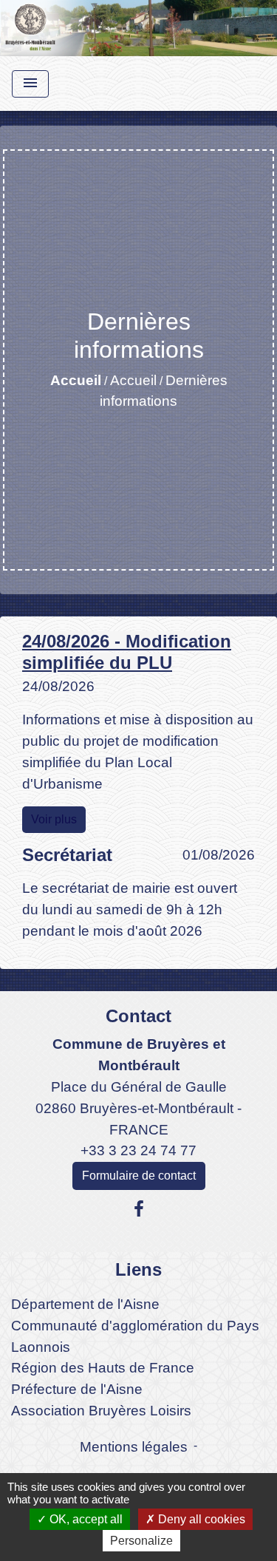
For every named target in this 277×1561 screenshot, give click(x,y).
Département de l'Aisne (85, 1304)
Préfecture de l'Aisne (77, 1389)
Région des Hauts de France (102, 1367)
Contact (138, 1016)
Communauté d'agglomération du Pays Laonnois (135, 1336)
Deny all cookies (200, 1519)
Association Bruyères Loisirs (101, 1410)
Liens (138, 1269)
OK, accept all (85, 1519)
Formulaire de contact (139, 1175)
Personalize (141, 1540)
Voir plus (54, 819)
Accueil (75, 380)
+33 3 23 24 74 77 (138, 1150)
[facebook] (139, 1209)
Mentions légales (134, 1447)
